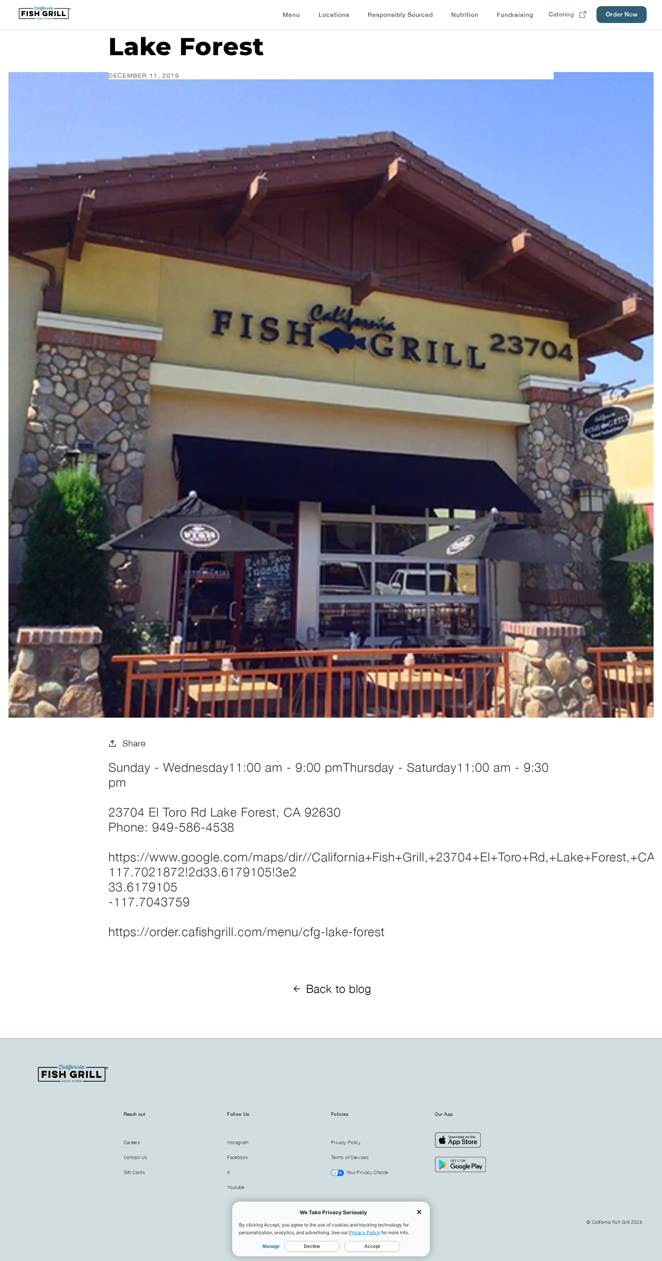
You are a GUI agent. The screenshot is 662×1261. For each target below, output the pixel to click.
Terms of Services (350, 1157)
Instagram (237, 1142)
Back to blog (339, 988)
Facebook (237, 1157)
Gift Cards (134, 1172)
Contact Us (135, 1157)
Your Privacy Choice (366, 1172)
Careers (132, 1142)
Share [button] (134, 743)
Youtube (235, 1187)
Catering (561, 14)
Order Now (621, 14)
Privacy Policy (345, 1142)
